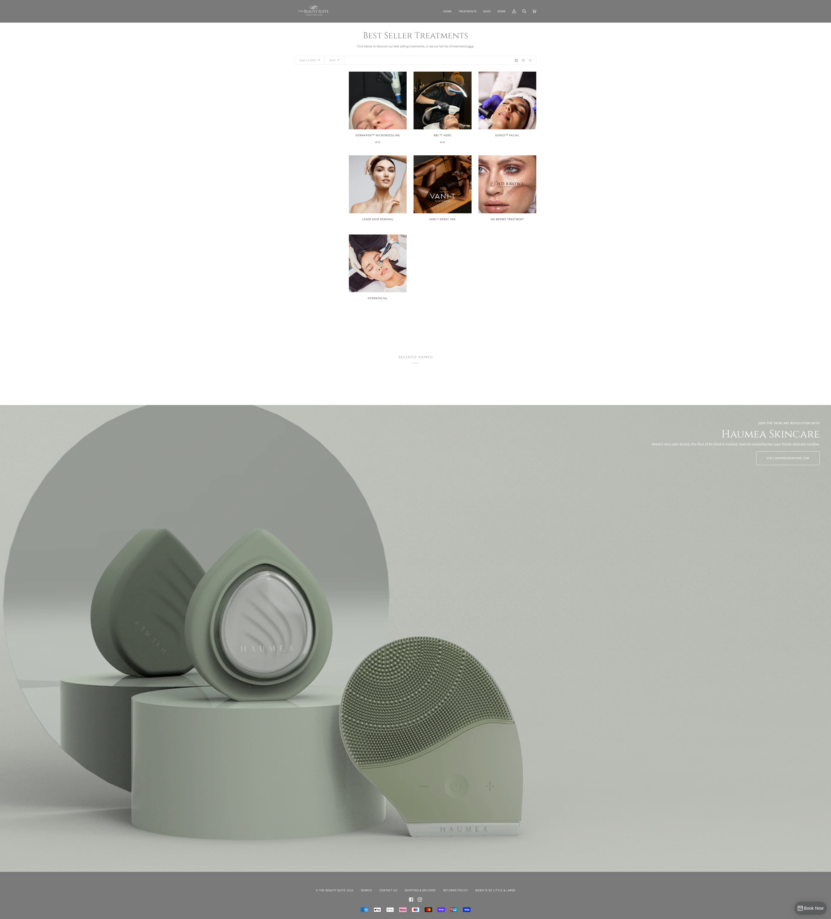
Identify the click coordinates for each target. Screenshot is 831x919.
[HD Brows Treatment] (507, 184)
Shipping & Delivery (420, 890)
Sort (332, 60)
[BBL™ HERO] (442, 100)
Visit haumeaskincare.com (788, 458)
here (470, 46)
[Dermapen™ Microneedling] (378, 100)
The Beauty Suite (332, 890)
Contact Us (388, 890)
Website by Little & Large (495, 890)
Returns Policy (455, 890)
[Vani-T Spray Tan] (442, 184)
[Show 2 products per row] (516, 60)
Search (366, 890)
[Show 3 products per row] (523, 60)
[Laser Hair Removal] (378, 184)
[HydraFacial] (378, 263)
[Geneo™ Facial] (507, 100)
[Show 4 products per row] (531, 60)
